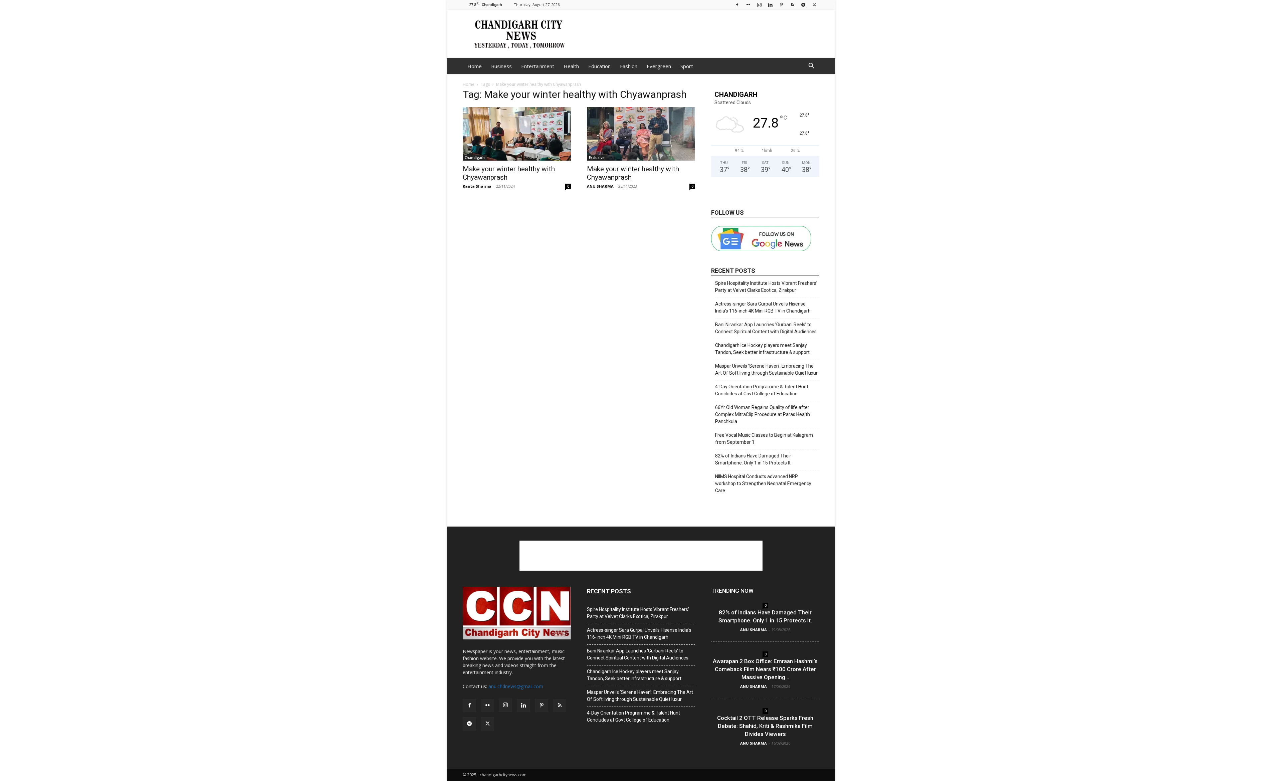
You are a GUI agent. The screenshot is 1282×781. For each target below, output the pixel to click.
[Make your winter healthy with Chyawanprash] (517, 134)
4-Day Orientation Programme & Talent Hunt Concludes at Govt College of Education (761, 390)
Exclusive (596, 157)
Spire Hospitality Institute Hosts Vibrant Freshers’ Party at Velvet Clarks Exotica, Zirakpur (766, 286)
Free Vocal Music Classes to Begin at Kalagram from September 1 (764, 438)
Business (501, 66)
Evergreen (659, 66)
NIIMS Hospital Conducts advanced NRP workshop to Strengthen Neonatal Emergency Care (763, 483)
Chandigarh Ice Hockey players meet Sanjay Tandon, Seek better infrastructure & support (762, 349)
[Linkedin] (770, 4)
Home (474, 66)
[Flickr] (748, 4)
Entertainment (537, 66)
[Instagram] (759, 4)
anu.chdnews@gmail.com (515, 686)
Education (599, 66)
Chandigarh (475, 157)
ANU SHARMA (600, 186)
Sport (686, 66)
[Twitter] (814, 4)
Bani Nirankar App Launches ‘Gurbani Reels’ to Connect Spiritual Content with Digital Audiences (766, 328)
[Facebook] (737, 4)
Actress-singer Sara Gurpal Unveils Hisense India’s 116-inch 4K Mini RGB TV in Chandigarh (763, 307)
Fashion (628, 66)
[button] (811, 66)
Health (571, 66)
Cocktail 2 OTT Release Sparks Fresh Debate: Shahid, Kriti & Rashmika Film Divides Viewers (765, 726)
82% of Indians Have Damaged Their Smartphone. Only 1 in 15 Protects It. (753, 459)
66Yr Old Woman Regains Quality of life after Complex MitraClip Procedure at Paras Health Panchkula (762, 414)
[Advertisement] (697, 34)
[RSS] (792, 4)
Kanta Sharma (477, 186)
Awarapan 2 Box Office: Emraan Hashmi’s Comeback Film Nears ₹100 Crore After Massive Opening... (765, 669)
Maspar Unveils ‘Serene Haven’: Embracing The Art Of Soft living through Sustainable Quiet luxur (766, 369)
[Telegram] (803, 4)
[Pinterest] (781, 4)
